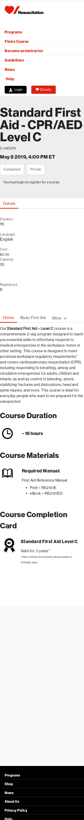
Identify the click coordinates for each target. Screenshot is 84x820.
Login (18, 89)
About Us (12, 802)
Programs (13, 32)
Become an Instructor (24, 51)
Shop (9, 784)
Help (10, 79)
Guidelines (14, 60)
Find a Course (17, 41)
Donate (45, 89)
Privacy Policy (16, 811)
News (10, 69)
